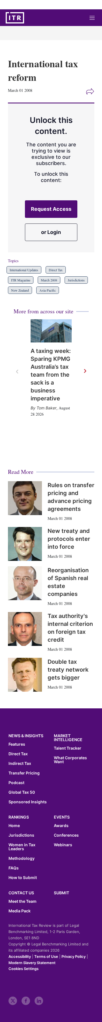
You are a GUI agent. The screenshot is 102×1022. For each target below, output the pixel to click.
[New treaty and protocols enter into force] (25, 544)
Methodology (21, 858)
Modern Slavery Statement (32, 962)
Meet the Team (22, 901)
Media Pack (19, 911)
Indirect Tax (19, 763)
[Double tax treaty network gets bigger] (25, 675)
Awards (61, 826)
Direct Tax (56, 270)
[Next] (85, 371)
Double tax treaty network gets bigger (68, 669)
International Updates (24, 270)
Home (14, 826)
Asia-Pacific (47, 290)
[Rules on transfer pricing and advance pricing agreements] (25, 498)
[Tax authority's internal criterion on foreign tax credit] (25, 629)
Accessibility (19, 956)
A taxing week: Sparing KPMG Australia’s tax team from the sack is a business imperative (51, 375)
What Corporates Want (70, 760)
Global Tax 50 (21, 792)
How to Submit (22, 878)
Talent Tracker (67, 748)
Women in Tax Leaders (21, 847)
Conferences (66, 835)
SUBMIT (61, 892)
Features (16, 744)
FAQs (13, 868)
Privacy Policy (73, 956)
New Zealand (20, 290)
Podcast (16, 783)
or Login (51, 232)
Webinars (63, 845)
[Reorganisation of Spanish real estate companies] (25, 583)
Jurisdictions (76, 280)
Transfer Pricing (24, 773)
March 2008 (49, 280)
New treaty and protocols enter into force (69, 539)
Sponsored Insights (27, 802)
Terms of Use (46, 956)
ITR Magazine (20, 280)
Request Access (51, 209)
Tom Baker (46, 407)
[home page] (15, 17)
